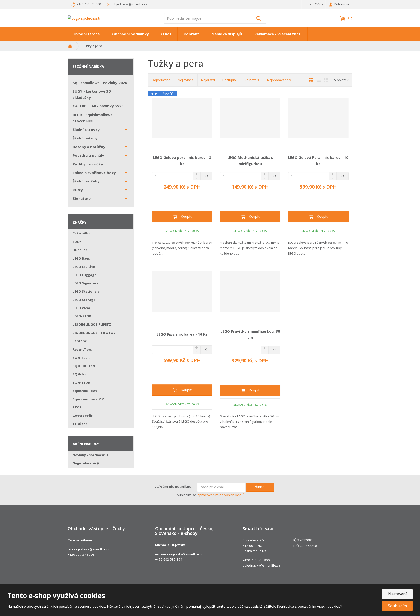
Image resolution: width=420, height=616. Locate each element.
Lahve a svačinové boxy (94, 172)
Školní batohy (85, 138)
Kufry (78, 189)
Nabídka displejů (226, 33)
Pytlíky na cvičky (88, 164)
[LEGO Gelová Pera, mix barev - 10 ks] (318, 117)
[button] (307, 4)
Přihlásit (260, 486)
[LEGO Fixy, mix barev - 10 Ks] (182, 291)
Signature (82, 198)
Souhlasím (397, 605)
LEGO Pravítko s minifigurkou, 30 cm (250, 334)
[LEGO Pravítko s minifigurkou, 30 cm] (250, 291)
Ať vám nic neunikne (173, 486)
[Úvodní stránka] (84, 17)
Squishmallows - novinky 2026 (100, 82)
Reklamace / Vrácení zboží (277, 33)
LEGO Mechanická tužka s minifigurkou (250, 160)
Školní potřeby (86, 181)
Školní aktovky (86, 129)
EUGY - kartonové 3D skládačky (92, 94)
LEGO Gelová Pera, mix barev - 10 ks (318, 160)
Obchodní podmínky (130, 33)
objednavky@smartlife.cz (261, 565)
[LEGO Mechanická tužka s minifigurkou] (250, 117)
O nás (166, 33)
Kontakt (191, 33)
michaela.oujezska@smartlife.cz (179, 554)
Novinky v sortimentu (90, 455)
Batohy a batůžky (89, 146)
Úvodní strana (87, 33)
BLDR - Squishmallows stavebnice (92, 117)
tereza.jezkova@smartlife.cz (89, 549)
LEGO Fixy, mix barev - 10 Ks (182, 334)
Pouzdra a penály (88, 155)
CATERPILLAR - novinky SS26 (98, 106)
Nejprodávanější (86, 463)
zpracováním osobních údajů (221, 494)
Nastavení (397, 594)
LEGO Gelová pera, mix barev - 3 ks (182, 160)
